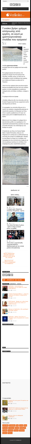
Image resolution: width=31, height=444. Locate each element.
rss (11, 4)
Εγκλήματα (23, 428)
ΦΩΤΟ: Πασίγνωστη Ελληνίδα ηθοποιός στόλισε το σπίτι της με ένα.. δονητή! (9, 255)
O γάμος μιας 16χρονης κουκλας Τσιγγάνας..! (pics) (15, 210)
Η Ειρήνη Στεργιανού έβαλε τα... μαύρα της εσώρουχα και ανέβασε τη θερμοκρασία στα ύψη (18, 295)
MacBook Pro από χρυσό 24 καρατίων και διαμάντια (18, 401)
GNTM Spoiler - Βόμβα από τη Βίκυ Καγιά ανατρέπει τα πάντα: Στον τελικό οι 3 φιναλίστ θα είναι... (18, 302)
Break (4, 23)
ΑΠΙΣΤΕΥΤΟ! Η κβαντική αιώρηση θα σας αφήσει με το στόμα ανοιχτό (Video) (18, 408)
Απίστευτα (11, 428)
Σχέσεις (5, 433)
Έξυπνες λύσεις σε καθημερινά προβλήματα (15, 416)
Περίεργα (21, 430)
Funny (21, 425)
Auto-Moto (5, 425)
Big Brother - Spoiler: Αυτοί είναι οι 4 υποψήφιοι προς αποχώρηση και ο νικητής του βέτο (18, 318)
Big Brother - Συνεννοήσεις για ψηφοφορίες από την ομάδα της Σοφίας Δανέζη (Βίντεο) (17, 287)
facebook (16, 4)
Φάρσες (10, 433)
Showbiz (5, 428)
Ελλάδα (5, 430)
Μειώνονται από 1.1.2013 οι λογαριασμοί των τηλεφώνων (8, 262)
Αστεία (17, 428)
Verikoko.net (18, 440)
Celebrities (12, 425)
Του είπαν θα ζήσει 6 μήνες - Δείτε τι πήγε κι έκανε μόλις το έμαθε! (15, 226)
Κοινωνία (10, 430)
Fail (17, 425)
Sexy (25, 425)
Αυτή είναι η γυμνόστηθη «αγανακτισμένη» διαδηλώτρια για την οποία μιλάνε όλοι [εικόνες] (15, 245)
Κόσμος (5, 42)
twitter (14, 4)
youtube (19, 4)
